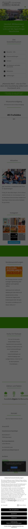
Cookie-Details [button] (8, 526)
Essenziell (5, 505)
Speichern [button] (14, 513)
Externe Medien (22, 505)
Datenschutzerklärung (8, 499)
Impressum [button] (14, 527)
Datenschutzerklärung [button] (18, 526)
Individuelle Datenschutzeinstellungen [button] (14, 522)
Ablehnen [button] (14, 518)
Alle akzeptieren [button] (14, 509)
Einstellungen (12, 500)
